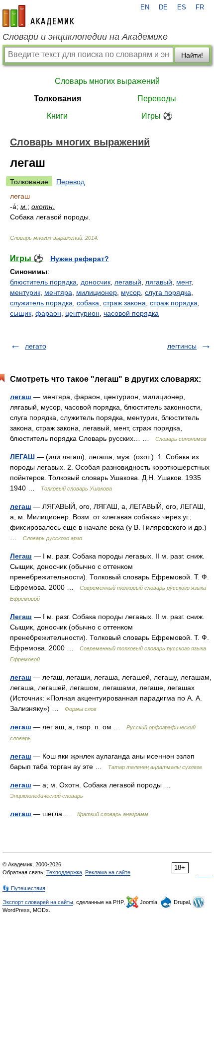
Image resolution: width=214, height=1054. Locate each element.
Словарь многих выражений (107, 81)
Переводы (156, 98)
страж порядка (174, 303)
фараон (48, 313)
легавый (127, 282)
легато (35, 346)
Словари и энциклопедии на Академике (85, 37)
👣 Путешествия (23, 888)
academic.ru (38, 16)
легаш (20, 397)
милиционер (96, 292)
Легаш (21, 556)
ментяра (58, 292)
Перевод (70, 182)
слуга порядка (168, 292)
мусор (131, 292)
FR (200, 7)
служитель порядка (41, 303)
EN (144, 7)
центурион (82, 313)
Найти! (192, 55)
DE (163, 7)
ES (181, 7)
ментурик (25, 292)
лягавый (158, 282)
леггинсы (182, 346)
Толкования (57, 98)
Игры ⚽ (157, 116)
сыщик (20, 313)
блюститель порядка (43, 282)
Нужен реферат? (79, 259)
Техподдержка (64, 872)
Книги (57, 116)
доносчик (95, 282)
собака (88, 303)
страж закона (124, 303)
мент (183, 282)
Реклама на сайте (107, 872)
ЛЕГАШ (22, 457)
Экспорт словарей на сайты (37, 902)
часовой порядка (131, 313)
